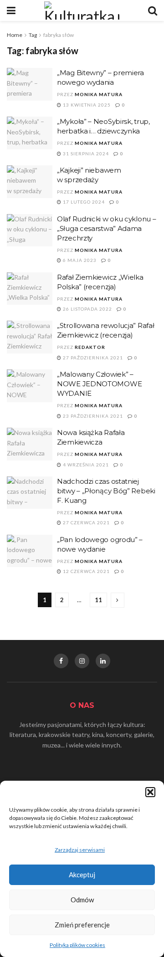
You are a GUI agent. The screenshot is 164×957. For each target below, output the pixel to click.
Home (14, 34)
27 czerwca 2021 (86, 522)
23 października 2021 (92, 416)
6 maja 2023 (79, 260)
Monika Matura (99, 94)
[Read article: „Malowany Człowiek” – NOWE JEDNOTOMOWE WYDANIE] (29, 385)
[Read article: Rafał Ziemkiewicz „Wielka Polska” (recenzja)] (29, 288)
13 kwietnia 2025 (86, 104)
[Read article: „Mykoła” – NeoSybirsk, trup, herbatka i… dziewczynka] (29, 133)
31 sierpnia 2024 (85, 153)
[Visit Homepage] (82, 10)
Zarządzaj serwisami (80, 849)
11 (98, 600)
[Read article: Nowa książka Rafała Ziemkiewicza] (29, 444)
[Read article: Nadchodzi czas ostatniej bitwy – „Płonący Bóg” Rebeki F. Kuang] (29, 492)
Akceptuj (82, 874)
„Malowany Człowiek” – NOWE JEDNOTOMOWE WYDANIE (99, 384)
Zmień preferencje (82, 925)
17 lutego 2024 (83, 202)
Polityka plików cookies (77, 945)
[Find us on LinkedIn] (103, 661)
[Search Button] (152, 10)
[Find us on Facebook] (61, 661)
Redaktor (90, 347)
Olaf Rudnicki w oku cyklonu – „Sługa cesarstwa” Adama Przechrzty (106, 228)
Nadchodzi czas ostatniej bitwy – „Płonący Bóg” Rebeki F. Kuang (106, 491)
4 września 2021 (85, 464)
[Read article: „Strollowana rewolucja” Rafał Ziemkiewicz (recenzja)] (29, 337)
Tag (33, 34)
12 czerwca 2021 (86, 571)
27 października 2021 (92, 357)
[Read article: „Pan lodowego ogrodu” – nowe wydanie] (29, 551)
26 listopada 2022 (87, 309)
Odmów (82, 900)
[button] (150, 792)
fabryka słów (58, 34)
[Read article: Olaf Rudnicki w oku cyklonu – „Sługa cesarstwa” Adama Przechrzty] (29, 230)
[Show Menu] (11, 10)
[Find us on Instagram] (82, 661)
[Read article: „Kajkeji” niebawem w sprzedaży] (29, 181)
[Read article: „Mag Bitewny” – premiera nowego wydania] (29, 84)
